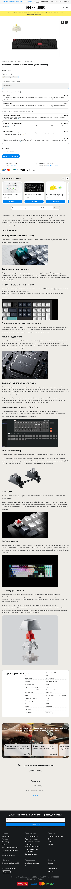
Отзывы (56, 208)
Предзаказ (5, 853)
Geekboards (5, 61)
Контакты (28, 866)
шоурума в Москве (53, 165)
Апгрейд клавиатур (8, 856)
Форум (50, 845)
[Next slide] (67, 178)
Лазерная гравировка (55, 836)
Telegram (51, 863)
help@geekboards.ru (32, 863)
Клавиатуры (6, 836)
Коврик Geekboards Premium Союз (33, 195)
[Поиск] (63, 7)
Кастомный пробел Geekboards (10, 92)
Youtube (51, 871)
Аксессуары (6, 842)
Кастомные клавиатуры (10, 847)
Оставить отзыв (36, 785)
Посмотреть (49, 712)
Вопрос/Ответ (47, 208)
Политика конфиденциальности (32, 846)
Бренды (20, 61)
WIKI (49, 842)
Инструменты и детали (10, 850)
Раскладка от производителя (10, 81)
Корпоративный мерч (32, 842)
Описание (15, 208)
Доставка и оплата (31, 836)
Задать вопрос (35, 770)
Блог (49, 839)
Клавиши (5, 839)
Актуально (13, 61)
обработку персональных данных (50, 827)
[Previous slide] (63, 178)
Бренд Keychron (28, 61)
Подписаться (35, 824)
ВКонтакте (51, 866)
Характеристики (25, 208)
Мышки (4, 845)
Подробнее (13, 165)
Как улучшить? (37, 208)
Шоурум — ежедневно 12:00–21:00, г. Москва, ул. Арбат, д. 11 (19, 1)
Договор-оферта (31, 854)
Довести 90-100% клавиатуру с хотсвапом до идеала (16, 112)
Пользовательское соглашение (31, 850)
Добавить (12, 201)
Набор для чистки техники (10, 194)
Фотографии (52, 869)
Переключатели (6, 74)
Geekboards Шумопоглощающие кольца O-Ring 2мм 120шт (55, 195)
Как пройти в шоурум (9, 869)
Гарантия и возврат (31, 839)
